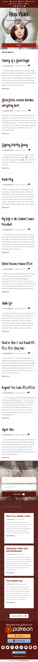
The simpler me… (14, 581)
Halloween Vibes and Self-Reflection (17, 550)
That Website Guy (23, 660)
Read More (5, 88)
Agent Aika (8, 430)
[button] (19, 494)
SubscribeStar (14, 4)
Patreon (22, 4)
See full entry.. (10, 536)
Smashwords (14, 1)
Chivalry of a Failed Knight (15, 61)
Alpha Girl (7, 303)
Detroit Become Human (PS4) (17, 264)
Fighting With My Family (15, 145)
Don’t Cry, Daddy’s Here (18, 516)
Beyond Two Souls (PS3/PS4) (18, 388)
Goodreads (22, 1)
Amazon (6, 1)
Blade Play (7, 180)
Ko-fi (27, 4)
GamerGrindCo (31, 1)
